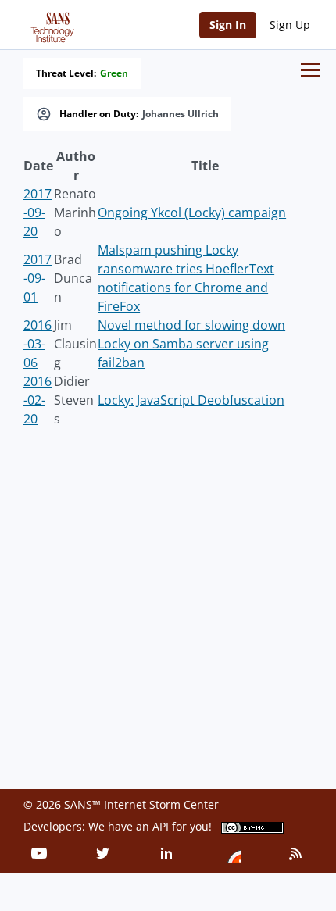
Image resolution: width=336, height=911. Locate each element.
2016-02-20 (37, 400)
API (160, 826)
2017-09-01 (37, 278)
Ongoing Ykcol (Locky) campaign (192, 212)
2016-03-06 (37, 343)
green (114, 73)
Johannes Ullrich (180, 114)
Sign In (227, 24)
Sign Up (290, 24)
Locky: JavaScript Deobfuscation (191, 400)
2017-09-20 (37, 212)
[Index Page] (50, 24)
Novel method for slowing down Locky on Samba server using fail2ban (191, 343)
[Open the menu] (310, 70)
